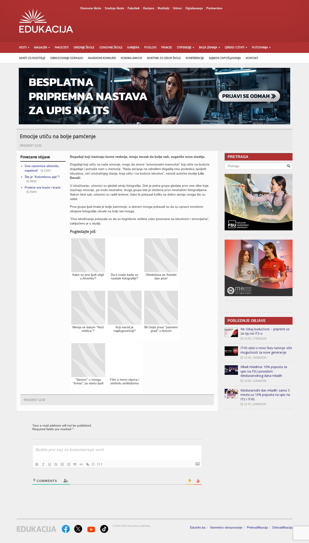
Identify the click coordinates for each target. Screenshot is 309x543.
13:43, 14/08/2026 (253, 357)
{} (93, 464)
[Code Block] (81, 464)
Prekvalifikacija (257, 527)
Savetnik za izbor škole (164, 58)
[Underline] (49, 464)
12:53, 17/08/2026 (253, 338)
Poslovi (150, 47)
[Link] (87, 464)
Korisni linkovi (131, 58)
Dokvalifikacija (282, 527)
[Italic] (43, 464)
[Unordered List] (68, 464)
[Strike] (56, 464)
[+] (99, 464)
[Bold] (37, 464)
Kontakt (252, 58)
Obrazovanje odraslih (66, 58)
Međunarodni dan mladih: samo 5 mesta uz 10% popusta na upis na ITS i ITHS (265, 394)
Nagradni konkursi (102, 58)
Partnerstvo (214, 8)
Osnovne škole (90, 8)
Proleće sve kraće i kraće (43, 187)
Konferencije (195, 58)
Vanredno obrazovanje (226, 527)
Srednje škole (114, 8)
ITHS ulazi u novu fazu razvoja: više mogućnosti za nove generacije (266, 350)
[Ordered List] (62, 464)
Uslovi (177, 8)
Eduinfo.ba (197, 527)
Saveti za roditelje (32, 58)
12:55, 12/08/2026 (253, 380)
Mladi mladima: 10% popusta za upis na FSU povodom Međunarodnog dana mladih (263, 371)
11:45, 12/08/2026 (253, 404)
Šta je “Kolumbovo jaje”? (42, 177)
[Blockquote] (75, 464)
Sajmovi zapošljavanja (225, 58)
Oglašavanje (194, 8)
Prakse (166, 47)
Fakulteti (134, 8)
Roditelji (163, 8)
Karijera (148, 8)
